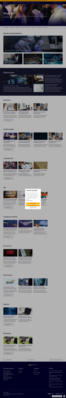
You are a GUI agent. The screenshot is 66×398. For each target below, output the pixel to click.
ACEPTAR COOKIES (33, 203)
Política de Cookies (29, 200)
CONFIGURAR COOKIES (32, 207)
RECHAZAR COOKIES (33, 205)
